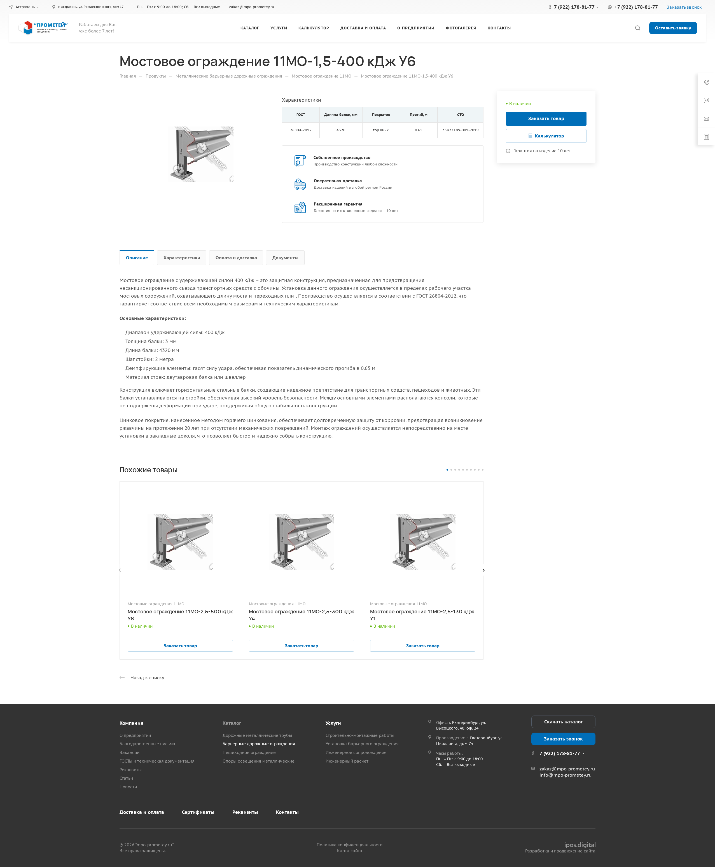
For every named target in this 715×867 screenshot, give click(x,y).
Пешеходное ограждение (249, 752)
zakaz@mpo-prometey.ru (251, 6)
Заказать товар (546, 118)
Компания (131, 723)
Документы (285, 257)
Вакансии (129, 752)
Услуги (333, 723)
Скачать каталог (563, 722)
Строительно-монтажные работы (360, 735)
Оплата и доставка (236, 257)
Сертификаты (198, 812)
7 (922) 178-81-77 (574, 7)
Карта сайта (349, 850)
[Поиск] (637, 28)
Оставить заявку (673, 28)
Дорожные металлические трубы (257, 735)
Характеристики (181, 257)
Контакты (287, 812)
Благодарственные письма (147, 743)
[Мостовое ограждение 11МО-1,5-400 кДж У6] (200, 154)
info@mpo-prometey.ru (565, 775)
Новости (128, 786)
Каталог (232, 723)
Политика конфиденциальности (349, 844)
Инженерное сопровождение (356, 752)
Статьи (126, 778)
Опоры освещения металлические (259, 761)
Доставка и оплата (142, 812)
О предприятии (135, 735)
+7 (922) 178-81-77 (636, 7)
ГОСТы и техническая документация (157, 761)
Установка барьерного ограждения (362, 743)
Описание (137, 257)
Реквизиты (131, 769)
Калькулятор (549, 136)
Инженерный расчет (347, 761)
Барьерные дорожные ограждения (259, 743)
